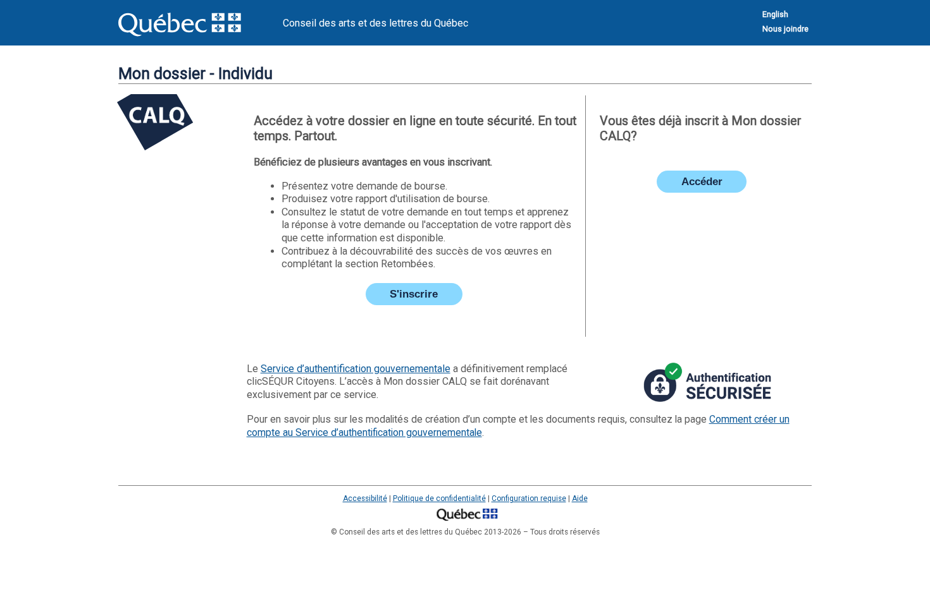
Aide (580, 498)
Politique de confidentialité (439, 498)
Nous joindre (785, 28)
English (775, 14)
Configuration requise (529, 498)
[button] (414, 294)
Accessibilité (365, 498)
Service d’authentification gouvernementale (355, 369)
